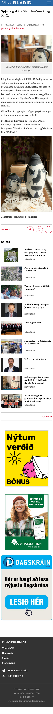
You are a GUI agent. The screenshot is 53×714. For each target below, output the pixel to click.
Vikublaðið (8, 648)
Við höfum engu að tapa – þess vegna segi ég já (36, 306)
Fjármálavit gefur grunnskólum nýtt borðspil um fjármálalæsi (37, 398)
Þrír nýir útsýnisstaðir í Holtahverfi (36, 269)
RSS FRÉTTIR (15, 676)
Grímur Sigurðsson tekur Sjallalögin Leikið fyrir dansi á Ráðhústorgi (36, 380)
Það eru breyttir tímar (35, 359)
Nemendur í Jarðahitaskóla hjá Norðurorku (37, 342)
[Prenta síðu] (39, 229)
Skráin (5, 657)
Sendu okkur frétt (18, 670)
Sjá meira (47, 416)
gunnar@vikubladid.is (12, 28)
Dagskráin (8, 653)
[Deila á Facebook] (30, 229)
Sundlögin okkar (32, 322)
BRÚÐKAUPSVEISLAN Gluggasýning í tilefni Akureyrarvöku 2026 (35, 252)
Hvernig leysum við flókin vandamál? (37, 287)
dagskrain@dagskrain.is (32, 700)
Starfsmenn (8, 662)
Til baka (5, 230)
